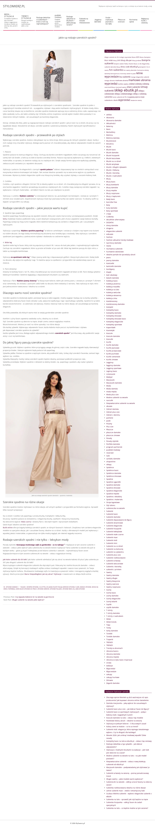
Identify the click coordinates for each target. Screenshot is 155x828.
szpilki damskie (112, 607)
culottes (42, 587)
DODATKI (110, 222)
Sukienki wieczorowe (114, 563)
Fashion (109, 237)
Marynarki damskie (114, 383)
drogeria (109, 228)
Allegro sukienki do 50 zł (112, 57)
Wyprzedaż (110, 668)
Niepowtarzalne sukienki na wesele (120, 403)
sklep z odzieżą (139, 93)
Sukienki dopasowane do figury (119, 520)
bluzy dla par (126, 60)
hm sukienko (116, 69)
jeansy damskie (112, 260)
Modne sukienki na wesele (117, 397)
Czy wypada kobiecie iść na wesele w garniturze (34, 597)
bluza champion (145, 57)
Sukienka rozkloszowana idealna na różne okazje (126, 788)
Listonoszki (110, 374)
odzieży (138, 83)
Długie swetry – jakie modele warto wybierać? (124, 779)
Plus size (109, 426)
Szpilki (109, 604)
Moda (108, 386)
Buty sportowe (112, 211)
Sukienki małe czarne (115, 534)
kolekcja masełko (113, 286)
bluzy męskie (111, 190)
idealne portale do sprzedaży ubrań (120, 254)
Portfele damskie (113, 444)
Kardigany (110, 269)
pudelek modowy (113, 450)
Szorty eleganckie (113, 598)
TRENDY (109, 642)
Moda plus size (112, 394)
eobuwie (109, 234)
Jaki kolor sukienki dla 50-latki (15, 559)
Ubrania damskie (113, 654)
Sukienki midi (111, 540)
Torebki (109, 633)
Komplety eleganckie (114, 321)
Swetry (109, 572)
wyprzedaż (124, 100)
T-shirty (109, 610)
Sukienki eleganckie (114, 526)
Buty (108, 205)
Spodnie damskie (12, 587)
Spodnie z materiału (114, 499)
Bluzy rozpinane (112, 193)
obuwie (109, 406)
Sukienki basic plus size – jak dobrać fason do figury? (127, 709)
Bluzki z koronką (112, 173)
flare (77, 587)
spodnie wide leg (69, 589)
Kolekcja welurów (113, 292)
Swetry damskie (112, 575)
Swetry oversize (112, 584)
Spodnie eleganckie (114, 491)
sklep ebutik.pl (126, 90)
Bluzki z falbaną (112, 170)
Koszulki (109, 339)
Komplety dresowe (113, 316)
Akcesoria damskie (113, 120)
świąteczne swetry (136, 100)
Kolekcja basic (112, 281)
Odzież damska (112, 409)
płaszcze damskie (113, 432)
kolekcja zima (111, 298)
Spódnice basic (112, 470)
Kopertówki (110, 327)
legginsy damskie (113, 365)
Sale (108, 456)
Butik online (8, 527)
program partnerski (114, 447)
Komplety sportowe (114, 324)
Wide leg (8, 242)
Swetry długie (111, 578)
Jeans (108, 257)
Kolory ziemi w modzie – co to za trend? (122, 726)
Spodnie (109, 479)
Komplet (109, 307)
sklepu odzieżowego (123, 93)
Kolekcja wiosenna (113, 295)
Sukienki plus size (113, 555)
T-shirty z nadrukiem (114, 616)
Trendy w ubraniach (114, 648)
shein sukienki (133, 86)
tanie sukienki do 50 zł (120, 97)
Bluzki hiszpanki (112, 155)
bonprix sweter (119, 64)
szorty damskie (112, 596)
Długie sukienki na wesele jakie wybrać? (28, 600)
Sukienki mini (111, 543)
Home (108, 246)
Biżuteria (110, 144)
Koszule (109, 333)
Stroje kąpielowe (113, 502)
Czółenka (110, 217)
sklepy (108, 464)
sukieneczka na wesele (115, 508)
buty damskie (111, 208)
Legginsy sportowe (113, 368)
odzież (132, 83)
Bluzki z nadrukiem (114, 176)
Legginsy (109, 362)
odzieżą (145, 83)
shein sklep (20, 589)
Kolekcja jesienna (113, 284)
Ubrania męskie (112, 657)
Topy (108, 625)
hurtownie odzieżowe (115, 251)
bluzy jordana (136, 60)
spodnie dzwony (43, 589)
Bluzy (108, 179)
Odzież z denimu (113, 415)
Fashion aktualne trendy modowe (119, 240)
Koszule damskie (113, 336)
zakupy (109, 674)
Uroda (108, 663)
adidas (109, 114)
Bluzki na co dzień (113, 161)
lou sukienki (124, 76)
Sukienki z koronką (113, 566)
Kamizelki (110, 263)
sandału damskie (113, 458)
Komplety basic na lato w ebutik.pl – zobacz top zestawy (129, 741)
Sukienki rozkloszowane (115, 558)
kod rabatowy (111, 275)
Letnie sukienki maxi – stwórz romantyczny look (125, 790)
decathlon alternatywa (115, 219)
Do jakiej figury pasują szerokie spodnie (60, 587)
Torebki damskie (113, 636)
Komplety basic (112, 310)
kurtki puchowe (112, 354)
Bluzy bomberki (112, 184)
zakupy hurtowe (112, 677)
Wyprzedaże (111, 671)
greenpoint (142, 67)
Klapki (108, 272)
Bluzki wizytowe (112, 164)
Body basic (110, 199)
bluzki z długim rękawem (116, 167)
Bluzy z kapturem (113, 196)
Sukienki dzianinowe (114, 523)
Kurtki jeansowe (112, 348)
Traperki (109, 639)
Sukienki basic (112, 514)
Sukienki (109, 511)
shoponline (110, 461)
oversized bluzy (110, 87)
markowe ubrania (121, 80)
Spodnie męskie (112, 493)
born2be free (111, 202)
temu (5, 219)
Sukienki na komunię (114, 549)
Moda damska (112, 389)
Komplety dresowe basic (116, 319)
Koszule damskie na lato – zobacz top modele (124, 718)
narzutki (109, 400)
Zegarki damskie (113, 683)
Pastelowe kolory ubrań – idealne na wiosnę (124, 721)
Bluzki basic (111, 149)
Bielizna (109, 135)
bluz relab (109, 60)
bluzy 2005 (116, 60)
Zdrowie (109, 680)
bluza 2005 (135, 57)
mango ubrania (110, 80)
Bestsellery (110, 132)
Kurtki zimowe (112, 359)
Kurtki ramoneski (113, 356)
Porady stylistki (112, 441)
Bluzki (108, 147)
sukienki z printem (113, 569)
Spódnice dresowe (113, 476)
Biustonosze (111, 141)
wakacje (109, 665)
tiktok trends (111, 622)
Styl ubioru (110, 505)
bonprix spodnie (32, 587)
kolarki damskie (112, 278)
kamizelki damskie (113, 266)
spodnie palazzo (56, 589)
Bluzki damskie (112, 152)
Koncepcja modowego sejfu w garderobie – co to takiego (40, 545)
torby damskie (112, 631)
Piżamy (109, 424)
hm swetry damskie (130, 70)
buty (126, 64)
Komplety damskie (113, 313)
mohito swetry (123, 84)
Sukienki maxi (111, 537)
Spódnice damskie (113, 473)
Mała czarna (26, 522)
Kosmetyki (110, 330)
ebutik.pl (134, 66)
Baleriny (109, 126)
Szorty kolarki (111, 601)
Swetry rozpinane (113, 587)
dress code (124, 66)
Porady (109, 438)
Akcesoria (110, 117)
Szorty (108, 590)
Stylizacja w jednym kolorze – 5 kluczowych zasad (126, 723)
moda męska (111, 391)
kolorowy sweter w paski (128, 73)
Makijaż (109, 377)
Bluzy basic (110, 182)
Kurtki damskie (112, 345)
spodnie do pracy (30, 589)
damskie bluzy (115, 67)
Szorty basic (111, 593)
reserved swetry (120, 87)
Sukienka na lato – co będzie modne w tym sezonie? (127, 808)
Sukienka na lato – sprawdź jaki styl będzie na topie (127, 799)
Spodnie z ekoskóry (114, 496)
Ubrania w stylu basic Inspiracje (119, 660)
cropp (108, 214)
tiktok (108, 619)
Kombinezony (111, 301)
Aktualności (111, 123)
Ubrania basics (112, 651)
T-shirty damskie (113, 613)
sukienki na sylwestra (115, 552)
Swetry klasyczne (113, 581)
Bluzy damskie (112, 187)
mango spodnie (85, 587)
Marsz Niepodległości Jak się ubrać (38, 574)
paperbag (11, 589)
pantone (109, 418)
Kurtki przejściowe (113, 351)
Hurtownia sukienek (114, 249)
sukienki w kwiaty (113, 561)
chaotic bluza (132, 64)
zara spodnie (80, 589)
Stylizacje (57, 574)
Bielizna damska (113, 138)
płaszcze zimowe (113, 435)
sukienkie (108, 97)
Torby (108, 628)
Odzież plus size (113, 412)
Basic (108, 129)
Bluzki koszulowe (113, 158)
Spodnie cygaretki (113, 482)
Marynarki (110, 380)
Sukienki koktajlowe (114, 531)
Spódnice (110, 467)
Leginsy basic (111, 371)
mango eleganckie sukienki (140, 77)
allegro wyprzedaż (125, 57)
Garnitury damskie (113, 243)
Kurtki (108, 342)
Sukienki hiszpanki (113, 528)
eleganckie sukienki (114, 231)
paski (108, 421)
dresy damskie (112, 225)
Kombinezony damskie (115, 304)
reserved (109, 453)
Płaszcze (109, 429)
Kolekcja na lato (112, 289)
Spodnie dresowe (113, 488)
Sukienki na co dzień (114, 546)
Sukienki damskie (113, 517)
